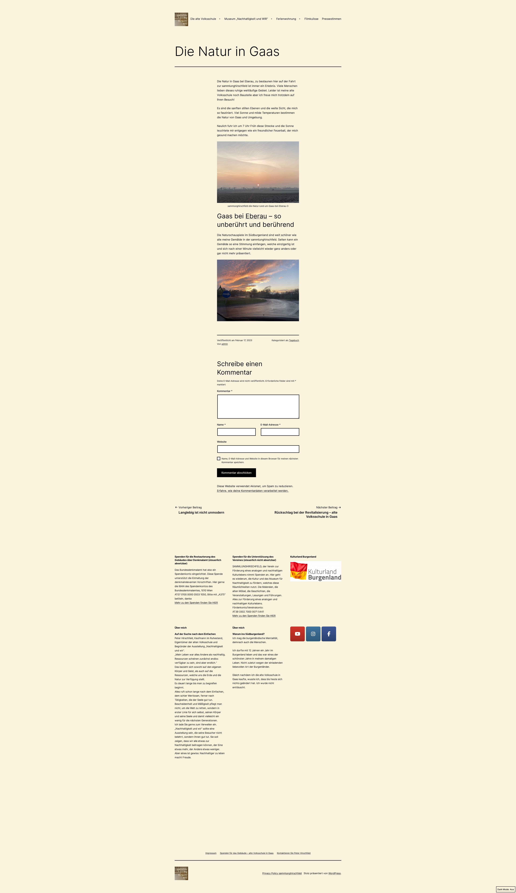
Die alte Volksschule (203, 18)
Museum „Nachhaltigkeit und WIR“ (246, 18)
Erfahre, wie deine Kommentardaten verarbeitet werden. (253, 490)
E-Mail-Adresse (270, 424)
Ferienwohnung (286, 18)
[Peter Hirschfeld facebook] (329, 634)
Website (222, 441)
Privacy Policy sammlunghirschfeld (282, 873)
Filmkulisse (311, 18)
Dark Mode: (503, 889)
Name (221, 424)
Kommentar (224, 391)
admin (225, 344)
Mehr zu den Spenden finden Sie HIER (196, 602)
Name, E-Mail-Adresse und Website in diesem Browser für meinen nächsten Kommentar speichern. (260, 460)
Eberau (256, 216)
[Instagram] (313, 634)
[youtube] (297, 634)
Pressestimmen (331, 18)
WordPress (334, 873)
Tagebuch (294, 340)
